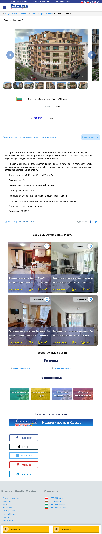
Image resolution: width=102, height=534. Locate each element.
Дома (5, 504)
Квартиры (7, 501)
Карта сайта (8, 520)
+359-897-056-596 (63, 2)
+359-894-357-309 (41, 2)
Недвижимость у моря (20, 394)
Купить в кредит (49, 137)
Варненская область (62, 368)
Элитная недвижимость (83, 394)
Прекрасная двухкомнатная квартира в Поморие (72, 331)
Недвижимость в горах (41, 394)
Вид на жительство (29, 137)
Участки (6, 517)
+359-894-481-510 (58, 498)
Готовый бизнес (9, 514)
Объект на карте (26, 221)
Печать (11, 221)
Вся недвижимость (11, 498)
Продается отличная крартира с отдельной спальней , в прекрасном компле (72, 278)
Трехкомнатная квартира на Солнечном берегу (29, 331)
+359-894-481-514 (19, 2)
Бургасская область (21, 368)
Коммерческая (9, 511)
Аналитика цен (10, 137)
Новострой (7, 508)
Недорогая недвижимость (62, 394)
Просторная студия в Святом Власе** (26, 278)
